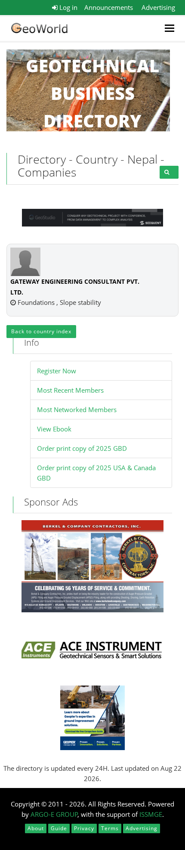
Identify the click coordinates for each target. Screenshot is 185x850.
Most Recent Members (70, 390)
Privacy (84, 828)
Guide (59, 828)
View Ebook (54, 429)
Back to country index (41, 331)
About (36, 828)
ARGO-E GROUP (54, 814)
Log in (67, 7)
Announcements (108, 7)
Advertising (158, 7)
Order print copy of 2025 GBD (82, 448)
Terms (110, 828)
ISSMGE (150, 814)
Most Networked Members (77, 409)
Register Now (56, 370)
